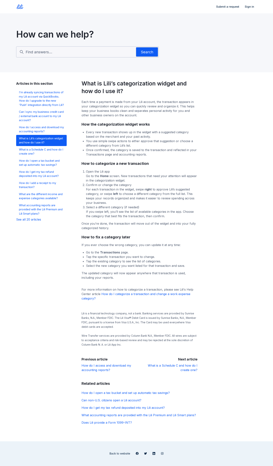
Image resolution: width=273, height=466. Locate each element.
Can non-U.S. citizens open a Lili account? (111, 400)
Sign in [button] (249, 6)
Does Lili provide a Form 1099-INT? (107, 422)
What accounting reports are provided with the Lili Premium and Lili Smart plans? (139, 415)
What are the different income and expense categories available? (41, 196)
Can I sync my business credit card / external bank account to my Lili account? (41, 116)
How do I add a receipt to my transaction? (37, 185)
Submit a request (227, 6)
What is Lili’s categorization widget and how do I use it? (41, 140)
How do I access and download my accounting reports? (41, 129)
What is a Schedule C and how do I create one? (41, 152)
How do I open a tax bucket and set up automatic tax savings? (126, 393)
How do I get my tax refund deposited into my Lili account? (123, 408)
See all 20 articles (28, 219)
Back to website (119, 453)
